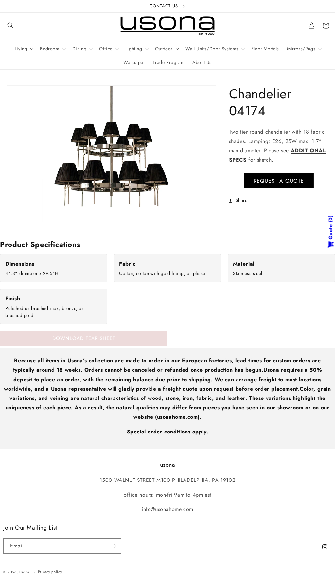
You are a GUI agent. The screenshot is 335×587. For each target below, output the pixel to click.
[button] (10, 25)
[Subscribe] (113, 546)
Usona (24, 572)
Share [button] (242, 200)
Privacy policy (50, 571)
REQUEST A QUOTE (279, 181)
